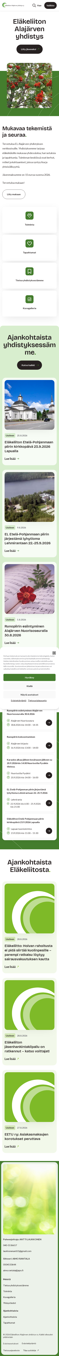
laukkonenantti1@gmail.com (17, 1251)
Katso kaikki (28, 365)
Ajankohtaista (10, 1316)
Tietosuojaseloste (11, 1350)
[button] (54, 652)
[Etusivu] (13, 5)
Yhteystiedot (9, 1303)
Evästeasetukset (10, 1344)
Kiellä (30, 686)
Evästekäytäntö (18, 700)
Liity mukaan (14, 194)
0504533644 (9, 1264)
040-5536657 (10, 1245)
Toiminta (7, 1291)
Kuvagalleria (9, 1297)
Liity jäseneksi (28, 49)
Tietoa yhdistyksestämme (16, 1285)
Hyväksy (29, 677)
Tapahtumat (9, 1322)
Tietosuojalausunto (37, 700)
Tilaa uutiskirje (30, 1350)
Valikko (50, 5)
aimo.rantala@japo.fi (13, 1270)
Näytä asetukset (29, 694)
